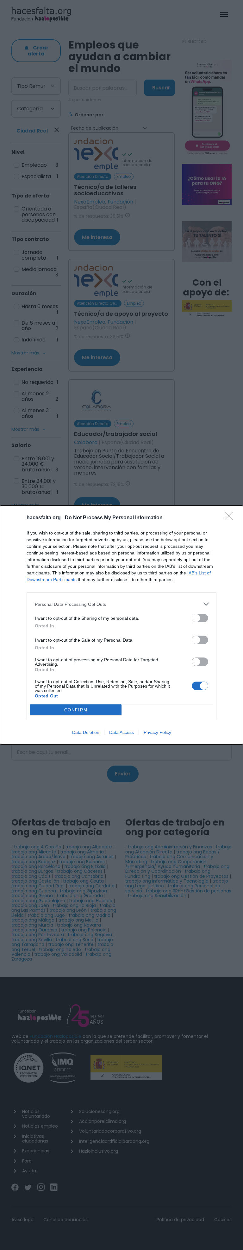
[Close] (231, 518)
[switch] (200, 618)
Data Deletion (85, 732)
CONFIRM (76, 710)
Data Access (121, 732)
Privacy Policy (157, 732)
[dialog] (121, 625)
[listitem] (121, 604)
